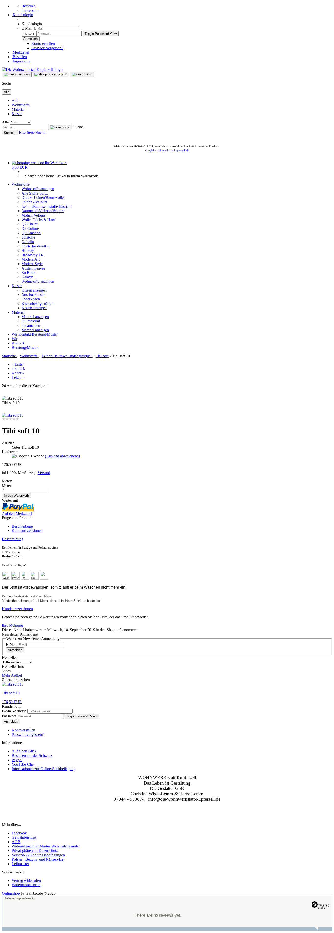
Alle (15, 100)
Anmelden (15, 650)
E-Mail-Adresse (14, 711)
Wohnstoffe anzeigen (38, 189)
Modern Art (31, 259)
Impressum (30, 10)
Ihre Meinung (12, 625)
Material (18, 109)
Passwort (28, 33)
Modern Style (32, 264)
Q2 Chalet (29, 224)
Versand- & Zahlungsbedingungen (38, 855)
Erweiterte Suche (32, 132)
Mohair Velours (33, 215)
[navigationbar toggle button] (17, 74)
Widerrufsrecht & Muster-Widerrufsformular (46, 846)
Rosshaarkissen (33, 295)
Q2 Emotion (31, 233)
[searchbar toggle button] (82, 74)
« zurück (18, 369)
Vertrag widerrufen (26, 880)
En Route (29, 272)
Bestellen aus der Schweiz (32, 755)
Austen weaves (33, 268)
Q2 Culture (30, 228)
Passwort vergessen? (47, 48)
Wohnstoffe (21, 105)
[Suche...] (60, 127)
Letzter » (18, 377)
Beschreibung (22, 526)
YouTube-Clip (23, 764)
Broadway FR (33, 255)
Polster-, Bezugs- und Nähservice (37, 859)
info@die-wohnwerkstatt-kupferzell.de (167, 150)
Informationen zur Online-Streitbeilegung (43, 769)
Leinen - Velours (34, 202)
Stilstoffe (28, 237)
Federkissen (31, 299)
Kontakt (25, 334)
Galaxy (27, 277)
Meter (6, 485)
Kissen (17, 114)
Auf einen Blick (24, 751)
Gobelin (28, 242)
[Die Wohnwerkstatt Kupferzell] (32, 69)
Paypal (17, 760)
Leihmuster (20, 864)
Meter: (7, 481)
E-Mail (27, 28)
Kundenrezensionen (27, 530)
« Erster (18, 364)
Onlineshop (11, 893)
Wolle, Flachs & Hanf (38, 220)
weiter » (18, 373)
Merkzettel (20, 52)
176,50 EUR (12, 702)
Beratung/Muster (45, 334)
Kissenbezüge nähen (37, 303)
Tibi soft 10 (11, 693)
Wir (15, 334)
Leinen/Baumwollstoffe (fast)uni (47, 206)
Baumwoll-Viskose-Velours (43, 211)
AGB (16, 842)
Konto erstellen (43, 43)
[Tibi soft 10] (12, 415)
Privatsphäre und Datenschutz (35, 850)
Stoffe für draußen (36, 246)
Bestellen (29, 6)
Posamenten (31, 325)
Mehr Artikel (12, 675)
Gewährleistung (24, 837)
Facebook (19, 833)
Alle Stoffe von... (35, 193)
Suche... (79, 127)
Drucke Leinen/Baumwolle (43, 198)
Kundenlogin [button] (22, 15)
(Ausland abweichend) (62, 456)
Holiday (28, 250)
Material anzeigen (35, 317)
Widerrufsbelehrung (27, 885)
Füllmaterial (31, 321)
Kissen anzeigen (34, 290)
